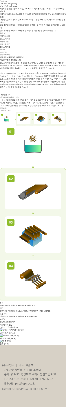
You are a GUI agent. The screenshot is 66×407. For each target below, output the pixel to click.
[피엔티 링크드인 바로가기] (36, 6)
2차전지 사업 (5, 36)
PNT (7, 6)
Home (2, 49)
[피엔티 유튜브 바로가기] (44, 6)
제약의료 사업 (5, 44)
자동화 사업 (4, 41)
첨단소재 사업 (5, 39)
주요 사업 (3, 33)
